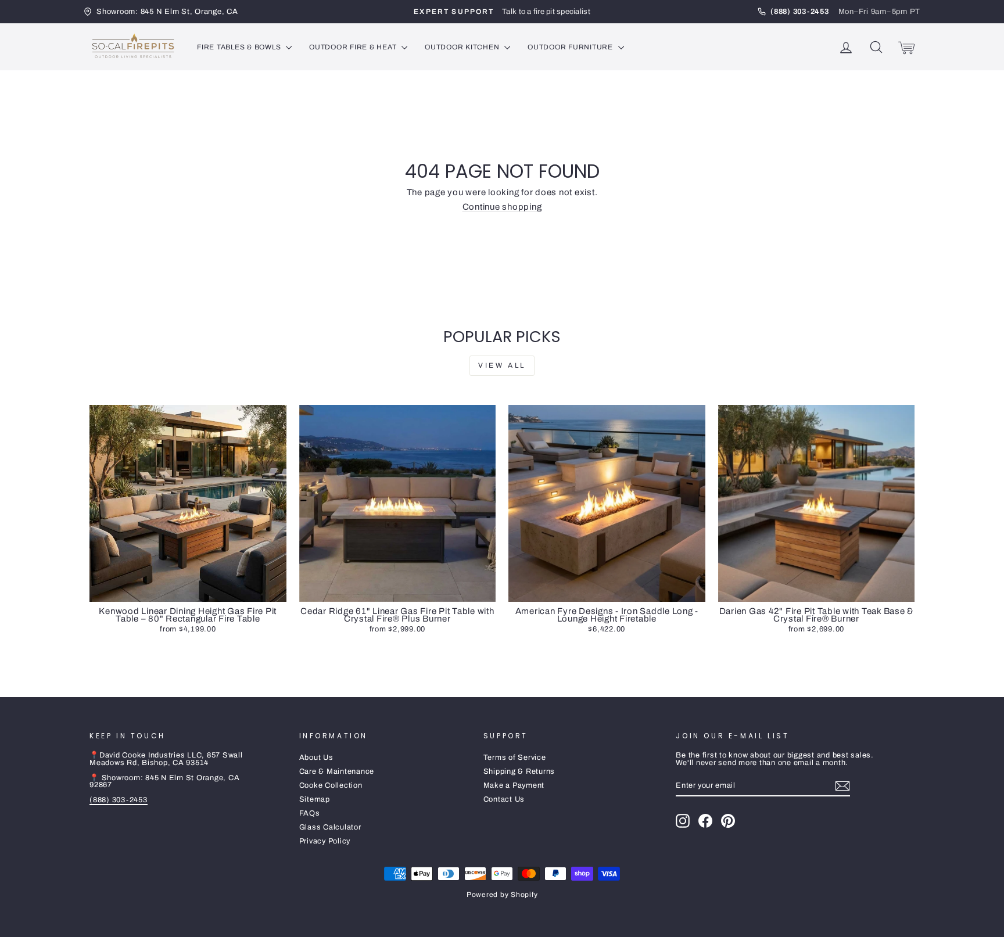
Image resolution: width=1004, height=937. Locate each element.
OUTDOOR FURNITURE (571, 47)
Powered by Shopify (502, 895)
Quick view (187, 590)
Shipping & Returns (519, 771)
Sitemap (314, 799)
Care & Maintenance (337, 771)
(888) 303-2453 (118, 800)
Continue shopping (502, 206)
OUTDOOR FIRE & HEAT (354, 47)
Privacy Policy (325, 841)
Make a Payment (514, 785)
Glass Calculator (330, 827)
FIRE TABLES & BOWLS (240, 47)
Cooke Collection (331, 785)
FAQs (309, 813)
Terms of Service (514, 757)
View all (502, 365)
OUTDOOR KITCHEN (463, 47)
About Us (316, 757)
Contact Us (504, 799)
